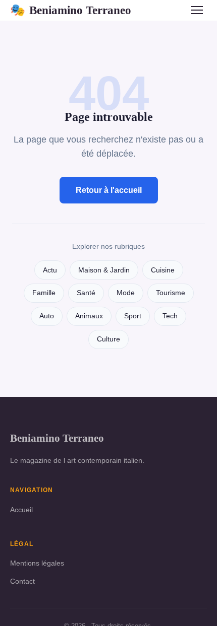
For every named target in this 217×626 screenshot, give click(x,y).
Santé (86, 293)
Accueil (21, 510)
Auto (46, 316)
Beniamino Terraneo (70, 10)
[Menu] (197, 10)
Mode (126, 293)
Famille (44, 293)
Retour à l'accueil (109, 190)
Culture (108, 339)
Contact (22, 581)
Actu (50, 270)
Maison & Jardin (104, 270)
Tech (170, 316)
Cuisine (163, 270)
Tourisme (170, 293)
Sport (132, 316)
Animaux (89, 316)
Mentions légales (37, 563)
